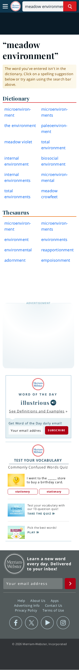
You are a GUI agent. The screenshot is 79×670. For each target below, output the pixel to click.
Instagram (63, 622)
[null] (53, 402)
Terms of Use (53, 610)
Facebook (15, 622)
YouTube (47, 622)
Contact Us (54, 605)
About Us (38, 600)
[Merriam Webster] (38, 384)
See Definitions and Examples (37, 411)
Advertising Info (27, 605)
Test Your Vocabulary (38, 460)
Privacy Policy (26, 610)
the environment (20, 125)
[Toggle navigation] (5, 6)
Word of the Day (38, 394)
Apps (55, 600)
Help (22, 600)
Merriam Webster (14, 564)
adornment (14, 260)
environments (54, 239)
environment (16, 239)
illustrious (35, 402)
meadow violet (18, 141)
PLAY (31, 532)
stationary (54, 491)
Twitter (31, 622)
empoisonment (55, 260)
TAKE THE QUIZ (39, 513)
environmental (18, 249)
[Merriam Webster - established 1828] (16, 6)
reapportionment (57, 249)
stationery (22, 491)
